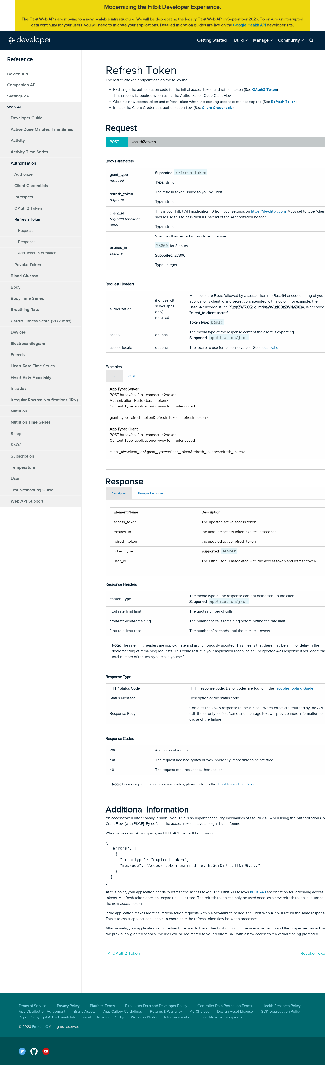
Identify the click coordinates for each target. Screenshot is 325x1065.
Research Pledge (111, 1017)
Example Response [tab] (150, 493)
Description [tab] (119, 493)
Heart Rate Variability (31, 377)
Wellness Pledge (144, 1017)
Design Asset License (235, 1011)
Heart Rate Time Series (33, 365)
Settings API (18, 95)
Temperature (23, 467)
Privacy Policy (68, 1006)
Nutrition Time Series (30, 422)
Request (25, 230)
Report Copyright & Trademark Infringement (55, 1017)
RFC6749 (258, 892)
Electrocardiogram (28, 343)
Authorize (23, 174)
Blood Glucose (24, 275)
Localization (271, 347)
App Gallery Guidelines (122, 1011)
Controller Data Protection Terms (224, 1006)
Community (289, 40)
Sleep (16, 433)
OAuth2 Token (28, 208)
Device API (17, 73)
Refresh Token (28, 219)
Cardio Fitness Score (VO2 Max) (41, 320)
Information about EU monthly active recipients (203, 1017)
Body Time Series (27, 298)
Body (15, 287)
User (15, 478)
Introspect (23, 196)
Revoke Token (27, 264)
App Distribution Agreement (42, 1011)
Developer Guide (27, 118)
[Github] (36, 1051)
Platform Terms (102, 1006)
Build (239, 40)
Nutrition (19, 410)
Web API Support (27, 501)
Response (27, 241)
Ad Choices (199, 1011)
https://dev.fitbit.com (268, 211)
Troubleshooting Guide (32, 489)
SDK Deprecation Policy (281, 1011)
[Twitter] (24, 1051)
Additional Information (37, 253)
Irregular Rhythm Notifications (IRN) (44, 399)
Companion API (22, 84)
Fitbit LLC (40, 1027)
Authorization (23, 163)
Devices (18, 332)
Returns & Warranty (166, 1011)
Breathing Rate (25, 309)
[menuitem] (211, 40)
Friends (18, 354)
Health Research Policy (281, 1006)
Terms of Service (32, 1006)
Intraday (18, 388)
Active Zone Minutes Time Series (42, 129)
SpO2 (16, 444)
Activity (18, 140)
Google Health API (249, 25)
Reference (20, 59)
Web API (15, 107)
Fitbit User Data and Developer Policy (156, 1006)
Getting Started (212, 40)
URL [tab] (114, 376)
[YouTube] (48, 1051)
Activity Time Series (29, 151)
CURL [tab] (132, 376)
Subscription (22, 456)
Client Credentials (31, 185)
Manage (261, 40)
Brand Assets (84, 1011)
